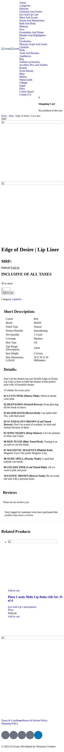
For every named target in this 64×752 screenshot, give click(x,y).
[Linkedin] (38, 735)
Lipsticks (16, 299)
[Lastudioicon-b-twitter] (14, 735)
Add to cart (8, 293)
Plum (10, 610)
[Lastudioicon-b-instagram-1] (22, 735)
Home (4, 116)
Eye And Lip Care (17, 607)
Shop (11, 116)
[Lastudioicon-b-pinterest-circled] (30, 735)
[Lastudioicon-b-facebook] (5, 735)
